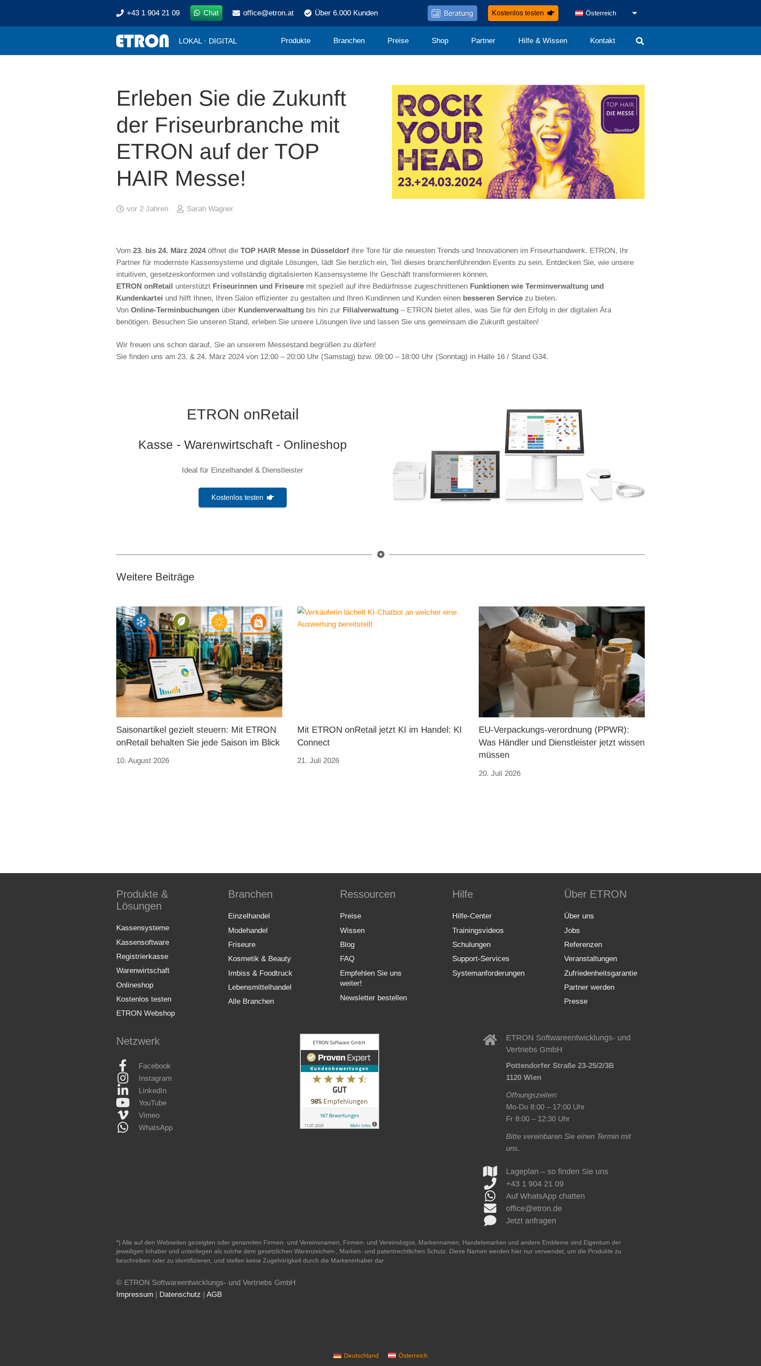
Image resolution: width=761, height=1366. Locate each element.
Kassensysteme (142, 928)
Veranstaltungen (590, 959)
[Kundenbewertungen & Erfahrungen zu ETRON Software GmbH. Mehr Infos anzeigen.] (339, 1126)
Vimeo (149, 1115)
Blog (347, 944)
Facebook (155, 1066)
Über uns (579, 916)
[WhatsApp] (127, 1127)
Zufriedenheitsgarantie (600, 973)
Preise (350, 916)
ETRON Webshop (145, 1013)
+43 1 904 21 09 (535, 1183)
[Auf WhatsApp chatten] (495, 1196)
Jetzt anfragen (531, 1220)
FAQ (347, 959)
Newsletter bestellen (373, 998)
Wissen (352, 930)
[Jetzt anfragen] (495, 1221)
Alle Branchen (251, 1001)
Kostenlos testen (143, 999)
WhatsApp (156, 1128)
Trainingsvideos (478, 930)
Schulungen (471, 944)
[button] (607, 13)
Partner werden (589, 987)
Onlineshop (134, 985)
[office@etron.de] (495, 1208)
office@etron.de (534, 1208)
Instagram (155, 1078)
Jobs (572, 930)
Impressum (134, 1294)
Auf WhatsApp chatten (545, 1196)
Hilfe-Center (472, 916)
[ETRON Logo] (142, 41)
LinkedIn (152, 1091)
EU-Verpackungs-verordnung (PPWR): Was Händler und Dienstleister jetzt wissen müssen (562, 742)
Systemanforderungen (488, 973)
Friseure (241, 944)
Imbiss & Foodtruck (260, 973)
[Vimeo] (127, 1115)
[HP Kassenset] (518, 456)
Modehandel (248, 930)
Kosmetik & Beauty (259, 959)
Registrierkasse (142, 956)
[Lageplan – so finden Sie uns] (495, 1171)
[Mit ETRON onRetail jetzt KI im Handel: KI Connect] (380, 661)
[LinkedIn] (127, 1090)
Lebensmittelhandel (260, 987)
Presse (575, 1001)
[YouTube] (127, 1103)
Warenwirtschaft (143, 970)
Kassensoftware (142, 942)
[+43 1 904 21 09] (495, 1184)
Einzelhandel (249, 916)
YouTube (152, 1103)
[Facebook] (127, 1066)
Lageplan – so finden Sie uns (557, 1171)
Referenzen (583, 944)
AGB (214, 1294)
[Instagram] (127, 1078)
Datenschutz (180, 1294)
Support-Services (481, 959)
